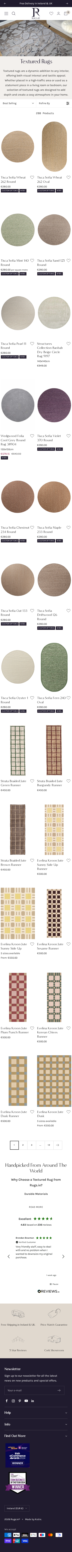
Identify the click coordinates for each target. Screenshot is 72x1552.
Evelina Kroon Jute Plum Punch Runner (15, 1030)
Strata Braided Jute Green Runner (13, 783)
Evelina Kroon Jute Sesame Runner (50, 946)
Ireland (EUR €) (15, 1508)
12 (49, 1145)
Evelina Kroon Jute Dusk (50, 1114)
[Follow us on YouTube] (26, 1401)
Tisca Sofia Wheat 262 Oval (49, 179)
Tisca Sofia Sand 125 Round (51, 262)
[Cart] (66, 13)
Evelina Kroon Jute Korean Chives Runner (50, 1032)
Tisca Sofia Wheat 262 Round (13, 179)
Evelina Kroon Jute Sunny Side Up (14, 946)
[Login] (58, 13)
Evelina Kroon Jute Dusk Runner (14, 1114)
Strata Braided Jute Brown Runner (13, 862)
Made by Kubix (33, 1519)
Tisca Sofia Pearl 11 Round (13, 346)
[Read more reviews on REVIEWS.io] (48, 1292)
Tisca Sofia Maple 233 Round (49, 529)
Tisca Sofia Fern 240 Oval (51, 700)
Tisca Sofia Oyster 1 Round (14, 700)
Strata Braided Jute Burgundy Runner (50, 783)
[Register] (59, 1390)
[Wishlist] (51, 13)
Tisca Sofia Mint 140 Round (15, 262)
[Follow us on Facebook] (6, 1401)
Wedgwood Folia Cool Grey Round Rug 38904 (13, 440)
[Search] (14, 13)
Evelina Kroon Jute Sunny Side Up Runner (50, 864)
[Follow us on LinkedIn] (32, 1401)
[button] (8, 1256)
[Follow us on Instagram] (13, 1401)
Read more (36, 1207)
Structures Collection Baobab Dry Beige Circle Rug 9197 (50, 350)
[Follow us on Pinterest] (19, 1401)
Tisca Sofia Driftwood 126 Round (47, 615)
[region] (36, 1256)
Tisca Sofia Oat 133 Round (14, 613)
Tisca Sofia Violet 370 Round (49, 438)
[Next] (57, 1145)
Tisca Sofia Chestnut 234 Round (15, 529)
